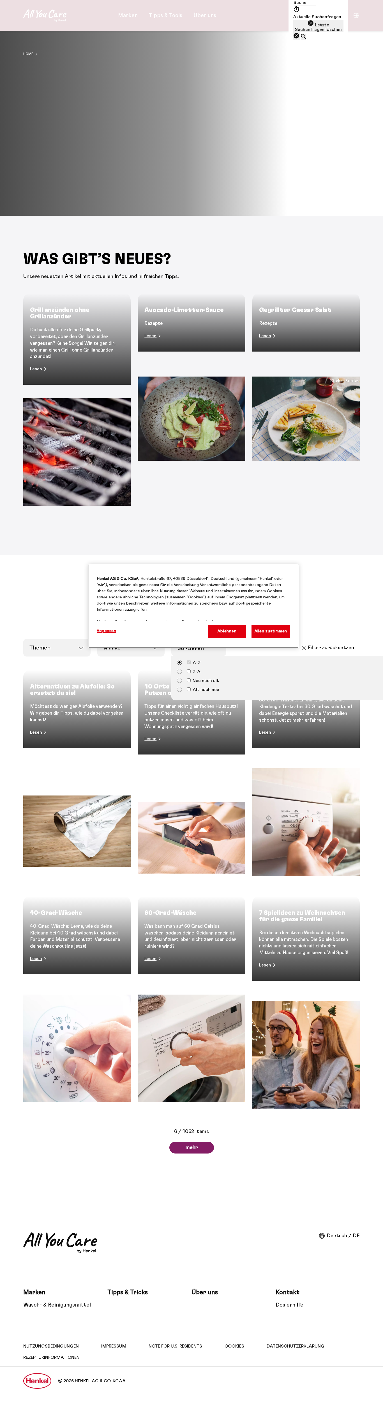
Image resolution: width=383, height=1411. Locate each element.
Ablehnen (227, 631)
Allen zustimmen (271, 631)
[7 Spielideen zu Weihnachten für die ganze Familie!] (306, 1006)
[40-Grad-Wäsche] (77, 1006)
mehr (192, 1147)
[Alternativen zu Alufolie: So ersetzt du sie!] (77, 779)
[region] (193, 606)
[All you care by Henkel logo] (44, 15)
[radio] (189, 671)
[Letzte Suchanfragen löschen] (296, 36)
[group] (191, 406)
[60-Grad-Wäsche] (191, 1006)
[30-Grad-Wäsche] (306, 779)
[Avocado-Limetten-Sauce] (191, 406)
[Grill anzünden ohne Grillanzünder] (77, 406)
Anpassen (106, 631)
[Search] (303, 37)
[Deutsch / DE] (356, 15)
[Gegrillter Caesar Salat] (306, 406)
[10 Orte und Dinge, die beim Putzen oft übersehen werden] (191, 779)
